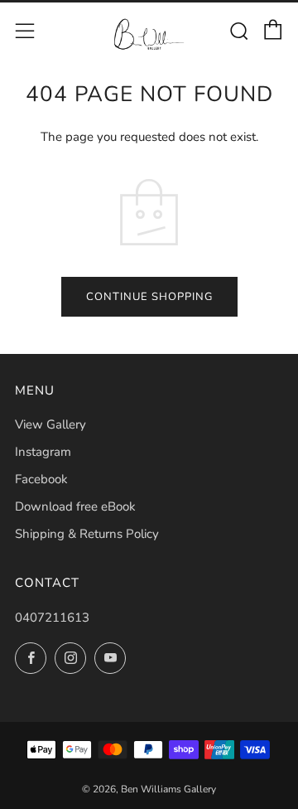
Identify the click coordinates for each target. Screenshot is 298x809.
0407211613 (52, 617)
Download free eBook (75, 506)
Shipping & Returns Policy (87, 534)
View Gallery (50, 424)
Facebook (41, 479)
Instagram (43, 451)
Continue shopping (149, 296)
